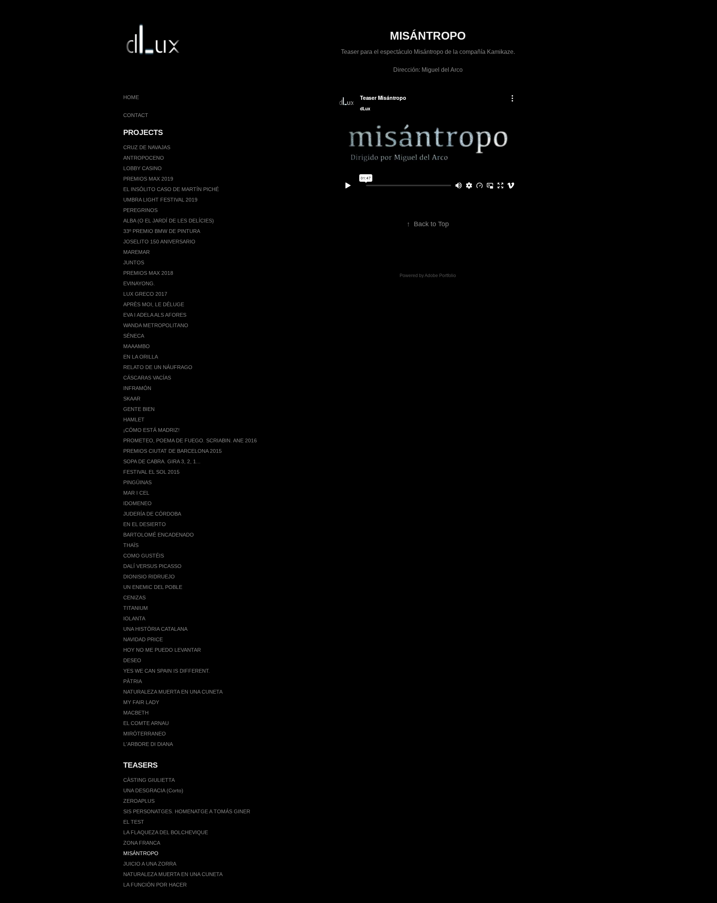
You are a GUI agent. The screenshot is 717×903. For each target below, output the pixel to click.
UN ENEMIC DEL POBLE (152, 587)
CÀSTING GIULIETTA (149, 780)
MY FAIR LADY (141, 702)
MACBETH (136, 713)
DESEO (132, 660)
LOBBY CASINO (142, 168)
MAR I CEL (136, 493)
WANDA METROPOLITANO (155, 325)
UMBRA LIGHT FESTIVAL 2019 (160, 200)
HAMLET (134, 420)
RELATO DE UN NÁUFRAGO (157, 367)
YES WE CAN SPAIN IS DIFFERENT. (166, 671)
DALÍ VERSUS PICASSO (152, 566)
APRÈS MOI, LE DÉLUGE (153, 304)
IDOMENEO (137, 503)
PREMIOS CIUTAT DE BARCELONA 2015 (172, 451)
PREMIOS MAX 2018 (148, 273)
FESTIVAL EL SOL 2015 (151, 472)
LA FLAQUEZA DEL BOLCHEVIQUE (165, 832)
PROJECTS (143, 132)
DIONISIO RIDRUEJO (149, 577)
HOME (131, 97)
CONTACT (135, 115)
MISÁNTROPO (140, 853)
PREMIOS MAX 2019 (148, 179)
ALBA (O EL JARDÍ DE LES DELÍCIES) (168, 221)
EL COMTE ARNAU (146, 723)
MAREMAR (136, 252)
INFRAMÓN (137, 388)
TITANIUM (135, 608)
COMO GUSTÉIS (143, 556)
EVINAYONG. (139, 283)
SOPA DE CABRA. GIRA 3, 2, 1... (162, 461)
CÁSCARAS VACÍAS (147, 378)
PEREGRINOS (140, 210)
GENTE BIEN (139, 409)
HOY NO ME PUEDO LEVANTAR (162, 650)
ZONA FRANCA (141, 843)
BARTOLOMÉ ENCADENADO (158, 535)
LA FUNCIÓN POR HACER (155, 885)
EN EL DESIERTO (144, 524)
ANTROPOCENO (143, 158)
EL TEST (133, 822)
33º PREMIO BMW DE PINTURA (161, 231)
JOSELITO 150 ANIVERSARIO (159, 242)
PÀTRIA (132, 681)
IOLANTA (134, 618)
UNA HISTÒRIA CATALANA (155, 629)
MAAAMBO (136, 346)
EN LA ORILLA (140, 357)
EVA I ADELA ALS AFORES (154, 315)
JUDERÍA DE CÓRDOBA (152, 514)
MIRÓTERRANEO (144, 734)
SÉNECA (133, 336)
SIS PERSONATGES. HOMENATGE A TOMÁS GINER (186, 811)
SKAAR (131, 399)
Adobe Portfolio (440, 275)
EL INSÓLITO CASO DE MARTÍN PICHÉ (171, 189)
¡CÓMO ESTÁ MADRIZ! (151, 430)
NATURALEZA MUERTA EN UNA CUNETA (173, 692)
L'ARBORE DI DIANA (148, 744)
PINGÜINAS (137, 482)
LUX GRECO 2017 (145, 294)
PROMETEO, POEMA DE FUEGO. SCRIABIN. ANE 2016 (190, 440)
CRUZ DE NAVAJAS (146, 147)
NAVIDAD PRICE (143, 639)
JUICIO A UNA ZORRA (149, 864)
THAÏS (131, 545)
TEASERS (140, 765)
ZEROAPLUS (139, 801)
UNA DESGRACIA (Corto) (153, 790)
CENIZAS (134, 598)
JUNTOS (133, 262)
